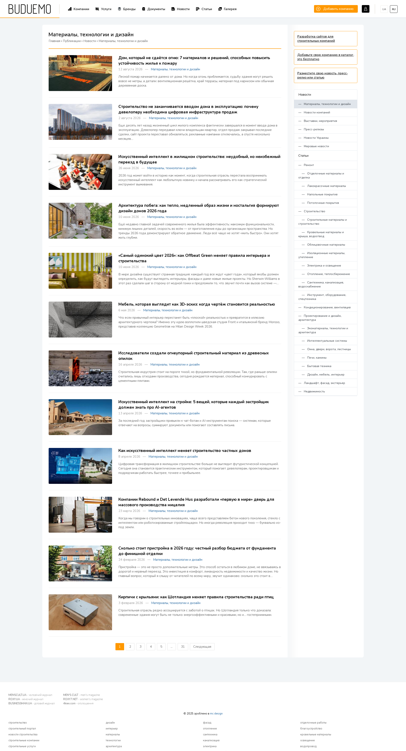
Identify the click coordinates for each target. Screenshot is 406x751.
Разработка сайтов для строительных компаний (316, 38)
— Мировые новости (313, 146)
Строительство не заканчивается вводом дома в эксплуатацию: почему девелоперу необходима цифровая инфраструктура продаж (188, 109)
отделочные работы (313, 723)
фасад (207, 723)
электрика (210, 746)
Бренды (129, 9)
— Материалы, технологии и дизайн (324, 104)
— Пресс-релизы (311, 129)
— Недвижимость (311, 391)
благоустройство (311, 729)
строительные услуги (22, 746)
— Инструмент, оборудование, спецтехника (322, 297)
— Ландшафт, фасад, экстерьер (321, 383)
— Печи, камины (312, 358)
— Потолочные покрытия (318, 203)
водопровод (308, 746)
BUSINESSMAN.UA (31, 703)
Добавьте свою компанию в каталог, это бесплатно (325, 57)
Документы (156, 9)
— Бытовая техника (314, 366)
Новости (183, 9)
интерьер (112, 729)
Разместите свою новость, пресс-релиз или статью (322, 75)
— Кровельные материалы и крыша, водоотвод (321, 234)
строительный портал (22, 729)
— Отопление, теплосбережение (324, 274)
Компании (81, 9)
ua (384, 9)
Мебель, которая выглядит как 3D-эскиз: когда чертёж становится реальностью (196, 304)
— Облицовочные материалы (321, 245)
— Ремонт (306, 165)
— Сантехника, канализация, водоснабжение (321, 284)
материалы (113, 734)
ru (394, 9)
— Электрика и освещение (319, 266)
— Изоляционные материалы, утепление (321, 255)
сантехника (210, 734)
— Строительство (311, 211)
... (172, 647)
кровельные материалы (315, 734)
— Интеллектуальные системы (322, 341)
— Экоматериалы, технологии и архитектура (323, 330)
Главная (54, 41)
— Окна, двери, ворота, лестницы (324, 349)
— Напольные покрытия (317, 194)
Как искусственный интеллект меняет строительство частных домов (184, 450)
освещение (307, 740)
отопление (210, 729)
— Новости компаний (314, 112)
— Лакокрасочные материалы (322, 186)
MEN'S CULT (81, 695)
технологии (113, 740)
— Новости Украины (313, 138)
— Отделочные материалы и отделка (321, 175)
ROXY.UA (25, 699)
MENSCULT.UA (30, 695)
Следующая (202, 647)
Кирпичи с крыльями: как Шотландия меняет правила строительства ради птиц (196, 597)
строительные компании (23, 740)
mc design (216, 714)
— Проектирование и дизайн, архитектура (320, 318)
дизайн (110, 723)
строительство (17, 723)
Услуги (106, 9)
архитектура (114, 746)
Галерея (230, 9)
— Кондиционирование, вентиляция (324, 307)
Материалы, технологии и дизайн (175, 69)
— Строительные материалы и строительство (322, 222)
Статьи (207, 9)
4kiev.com (78, 703)
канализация (211, 740)
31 (183, 647)
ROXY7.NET (83, 699)
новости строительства (22, 734)
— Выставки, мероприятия (317, 121)
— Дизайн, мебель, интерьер (321, 375)
